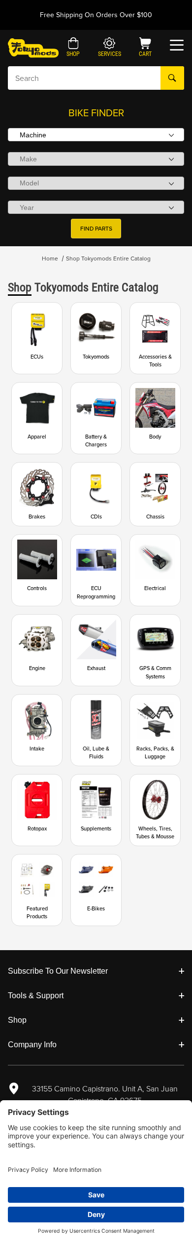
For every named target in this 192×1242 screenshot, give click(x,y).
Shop (17, 1020)
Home (50, 258)
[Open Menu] (176, 45)
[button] (73, 48)
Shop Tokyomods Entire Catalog (108, 258)
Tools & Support (36, 995)
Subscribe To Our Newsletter (58, 971)
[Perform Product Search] (172, 78)
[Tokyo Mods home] (33, 47)
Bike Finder (96, 112)
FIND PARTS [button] (96, 228)
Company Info (32, 1044)
